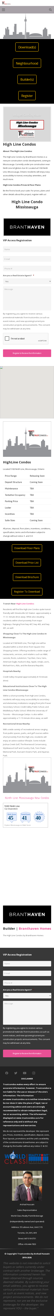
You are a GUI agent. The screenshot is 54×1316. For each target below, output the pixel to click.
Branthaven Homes (35, 928)
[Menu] (3, 9)
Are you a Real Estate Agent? (18, 275)
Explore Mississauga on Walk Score (17, 825)
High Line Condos (25, 603)
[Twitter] (16, 1073)
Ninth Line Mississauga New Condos (27, 798)
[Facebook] (6, 1073)
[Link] (6, 2)
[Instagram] (34, 1073)
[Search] (50, 9)
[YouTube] (24, 1073)
